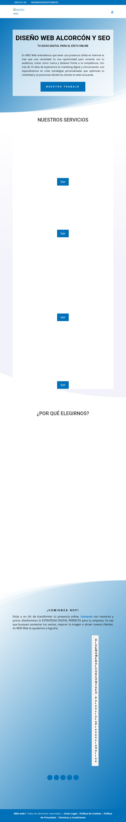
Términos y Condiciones (71, 817)
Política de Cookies (90, 813)
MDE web (19, 813)
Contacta (87, 616)
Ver (62, 181)
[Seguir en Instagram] (49, 777)
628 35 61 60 (20, 2)
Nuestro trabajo (63, 86)
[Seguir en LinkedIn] (76, 777)
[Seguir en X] (63, 777)
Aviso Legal (70, 813)
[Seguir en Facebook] (56, 777)
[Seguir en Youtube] (69, 777)
